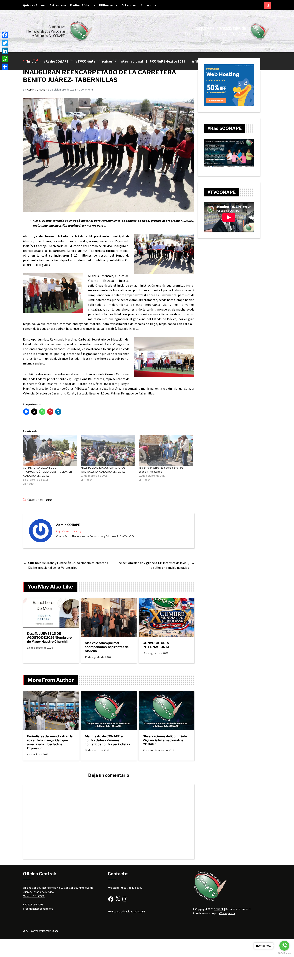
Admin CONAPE (36, 89)
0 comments (86, 89)
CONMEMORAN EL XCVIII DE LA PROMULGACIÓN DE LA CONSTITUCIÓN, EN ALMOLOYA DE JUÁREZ (47, 471)
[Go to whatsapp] (284, 946)
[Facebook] (111, 899)
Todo (48, 500)
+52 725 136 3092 (33, 904)
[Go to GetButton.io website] (284, 953)
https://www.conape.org (68, 531)
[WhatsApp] (5, 59)
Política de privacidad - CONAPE (126, 911)
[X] (118, 899)
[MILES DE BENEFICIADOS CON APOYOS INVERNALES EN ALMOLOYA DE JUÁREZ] (108, 450)
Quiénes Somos (34, 5)
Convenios (148, 5)
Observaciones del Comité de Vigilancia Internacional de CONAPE (165, 740)
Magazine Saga (50, 931)
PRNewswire (108, 5)
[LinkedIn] (5, 51)
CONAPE (219, 909)
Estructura (58, 5)
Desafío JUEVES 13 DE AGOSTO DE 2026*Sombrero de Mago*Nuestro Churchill (49, 637)
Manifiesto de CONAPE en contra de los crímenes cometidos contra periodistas (107, 740)
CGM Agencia (227, 913)
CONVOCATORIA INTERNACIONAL (156, 645)
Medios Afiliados (82, 5)
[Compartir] (5, 67)
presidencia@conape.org (38, 908)
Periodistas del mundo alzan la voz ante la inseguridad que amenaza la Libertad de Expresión (50, 742)
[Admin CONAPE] (40, 530)
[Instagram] (125, 899)
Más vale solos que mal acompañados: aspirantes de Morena (107, 647)
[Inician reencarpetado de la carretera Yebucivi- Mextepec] (166, 450)
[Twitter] (5, 43)
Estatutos (129, 5)
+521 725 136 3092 (131, 887)
